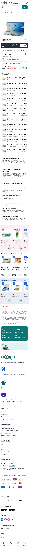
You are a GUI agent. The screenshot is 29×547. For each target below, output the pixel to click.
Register (23, 45)
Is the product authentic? (7, 186)
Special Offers (4, 454)
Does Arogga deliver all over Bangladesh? (11, 195)
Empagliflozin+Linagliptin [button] (14, 63)
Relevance (21, 73)
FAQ (2, 447)
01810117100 (12, 465)
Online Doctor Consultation (7, 428)
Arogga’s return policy (7, 220)
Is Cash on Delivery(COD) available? (10, 201)
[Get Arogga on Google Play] (4, 510)
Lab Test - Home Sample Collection (10, 430)
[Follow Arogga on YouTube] (12, 519)
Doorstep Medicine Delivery (8, 433)
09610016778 (11, 463)
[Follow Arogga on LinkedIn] (2, 519)
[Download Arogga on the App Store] (12, 510)
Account (3, 449)
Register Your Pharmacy (7, 451)
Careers (3, 412)
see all (26, 227)
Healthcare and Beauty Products (9, 435)
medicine (4, 162)
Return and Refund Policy (7, 419)
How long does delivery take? (9, 208)
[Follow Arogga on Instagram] (8, 519)
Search (25, 7)
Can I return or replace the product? (10, 216)
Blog (2, 444)
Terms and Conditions (6, 416)
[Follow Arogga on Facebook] (5, 519)
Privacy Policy (4, 414)
